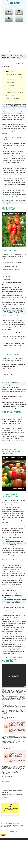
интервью (4, 693)
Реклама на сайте (13, 831)
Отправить (4, 797)
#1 (3, 690)
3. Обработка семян (9, 79)
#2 (3, 717)
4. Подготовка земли (10, 82)
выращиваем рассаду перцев (13, 563)
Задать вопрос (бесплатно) (10, 814)
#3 (3, 747)
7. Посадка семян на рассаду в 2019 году (14, 92)
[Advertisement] (14, 37)
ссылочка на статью (6, 700)
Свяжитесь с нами (13, 829)
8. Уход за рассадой (9, 95)
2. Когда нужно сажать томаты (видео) (14, 77)
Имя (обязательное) (7, 776)
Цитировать (4, 702)
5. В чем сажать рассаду (10, 85)
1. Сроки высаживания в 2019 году (13, 74)
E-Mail (3, 779)
